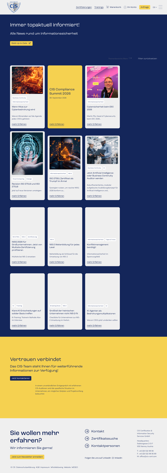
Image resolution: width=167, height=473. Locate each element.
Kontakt (97, 431)
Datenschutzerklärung (25, 467)
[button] (156, 7)
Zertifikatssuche (104, 438)
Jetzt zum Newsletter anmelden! (27, 457)
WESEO (75, 467)
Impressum (45, 467)
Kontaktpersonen (105, 446)
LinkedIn (118, 458)
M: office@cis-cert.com (147, 456)
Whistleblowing (57, 467)
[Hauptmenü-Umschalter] (160, 7)
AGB (38, 467)
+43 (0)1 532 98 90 (146, 451)
